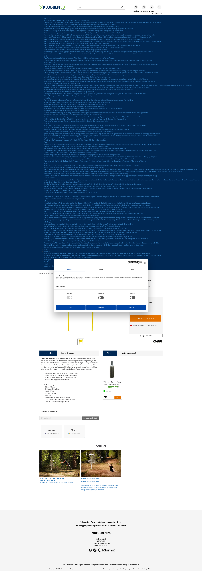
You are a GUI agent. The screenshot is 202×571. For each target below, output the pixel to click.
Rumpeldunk (86, 100)
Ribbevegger (167, 85)
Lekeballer (109, 64)
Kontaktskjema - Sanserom (59, 190)
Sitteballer (81, 146)
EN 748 (80, 255)
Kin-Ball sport (53, 83)
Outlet (46, 262)
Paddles (101, 213)
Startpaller (86, 22)
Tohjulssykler (112, 119)
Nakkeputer (69, 146)
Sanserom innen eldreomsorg (103, 188)
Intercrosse (105, 71)
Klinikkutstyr (113, 144)
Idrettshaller (48, 173)
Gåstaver (56, 155)
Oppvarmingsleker (53, 205)
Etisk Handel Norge (114, 253)
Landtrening (100, 45)
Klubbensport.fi (119, 565)
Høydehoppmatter (93, 87)
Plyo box (73, 127)
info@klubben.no (104, 543)
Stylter (98, 104)
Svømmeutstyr (49, 47)
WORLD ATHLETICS (82, 258)
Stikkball (145, 64)
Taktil (106, 159)
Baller (45, 64)
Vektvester (117, 129)
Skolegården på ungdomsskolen (81, 186)
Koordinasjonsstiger (88, 94)
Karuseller (99, 113)
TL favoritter (154, 197)
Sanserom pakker (120, 157)
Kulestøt (86, 75)
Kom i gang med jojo (85, 220)
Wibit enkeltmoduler (65, 54)
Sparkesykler (103, 119)
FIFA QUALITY (103, 255)
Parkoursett (53, 136)
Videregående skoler (114, 243)
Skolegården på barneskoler (61, 186)
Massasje (47, 148)
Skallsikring (123, 165)
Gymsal (62, 226)
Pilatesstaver (148, 136)
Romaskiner (138, 134)
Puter (145, 144)
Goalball (117, 207)
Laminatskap (77, 167)
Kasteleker (88, 102)
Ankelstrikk (72, 211)
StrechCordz (120, 45)
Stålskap (70, 167)
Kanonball (90, 64)
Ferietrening (77, 236)
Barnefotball (52, 218)
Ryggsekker (71, 77)
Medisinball (57, 239)
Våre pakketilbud (126, 243)
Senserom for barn (86, 188)
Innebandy (105, 81)
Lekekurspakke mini (92, 197)
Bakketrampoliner (60, 182)
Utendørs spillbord (83, 184)
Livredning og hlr (135, 37)
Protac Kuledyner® (106, 150)
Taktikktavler (148, 73)
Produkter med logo (55, 39)
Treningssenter (62, 192)
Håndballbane (64, 176)
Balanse (60, 108)
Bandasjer (54, 79)
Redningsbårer (81, 31)
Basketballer (51, 64)
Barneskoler (62, 243)
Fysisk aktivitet (86, 236)
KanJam (123, 203)
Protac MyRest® (128, 150)
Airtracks (57, 58)
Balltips (68, 207)
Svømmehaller (102, 243)
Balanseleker (55, 104)
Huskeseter (101, 180)
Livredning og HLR (49, 31)
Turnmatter (50, 58)
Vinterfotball (110, 218)
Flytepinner (96, 50)
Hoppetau (114, 85)
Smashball (132, 64)
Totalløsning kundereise (64, 165)
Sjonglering (47, 117)
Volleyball (188, 85)
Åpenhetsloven (126, 253)
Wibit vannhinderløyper (153, 22)
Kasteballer (97, 64)
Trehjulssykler (121, 119)
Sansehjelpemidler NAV (61, 234)
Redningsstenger (108, 31)
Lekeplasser (48, 178)
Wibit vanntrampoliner (125, 54)
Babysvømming (61, 43)
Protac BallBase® (69, 150)
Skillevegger (86, 167)
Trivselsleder (48, 197)
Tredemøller (156, 134)
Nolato (94, 228)
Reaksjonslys (94, 125)
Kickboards (87, 45)
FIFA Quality (82, 218)
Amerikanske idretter (63, 71)
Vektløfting (86, 127)
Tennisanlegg (123, 176)
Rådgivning (113, 169)
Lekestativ (118, 113)
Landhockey (119, 79)
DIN (62, 255)
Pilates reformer (104, 136)
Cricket (84, 71)
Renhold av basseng (68, 39)
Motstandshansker (79, 52)
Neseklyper (83, 47)
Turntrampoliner (141, 60)
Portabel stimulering (99, 157)
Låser (59, 129)
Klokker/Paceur (96, 169)
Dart (87, 71)
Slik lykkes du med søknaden (84, 232)
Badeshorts (99, 24)
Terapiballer (48, 161)
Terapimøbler (84, 161)
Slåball (72, 205)
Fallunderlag (67, 113)
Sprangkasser (79, 60)
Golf (72, 119)
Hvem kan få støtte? (100, 232)
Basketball (47, 68)
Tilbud (46, 264)
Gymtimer (68, 226)
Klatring (123, 71)
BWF (59, 255)
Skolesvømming (86, 43)
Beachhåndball (54, 81)
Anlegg (46, 20)
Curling (65, 119)
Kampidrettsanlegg (75, 176)
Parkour (106, 58)
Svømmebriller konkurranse (113, 35)
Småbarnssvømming (51, 33)
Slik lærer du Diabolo (126, 220)
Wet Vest (124, 228)
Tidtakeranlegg (109, 22)
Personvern (82, 247)
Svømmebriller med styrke (131, 35)
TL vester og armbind (77, 199)
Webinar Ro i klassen (139, 218)
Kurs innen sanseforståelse (77, 190)
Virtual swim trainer (155, 41)
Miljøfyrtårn (104, 253)
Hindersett (107, 85)
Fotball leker (60, 218)
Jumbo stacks (116, 203)
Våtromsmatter (138, 39)
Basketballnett (75, 68)
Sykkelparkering (102, 184)
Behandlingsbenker (64, 79)
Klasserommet (85, 226)
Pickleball (130, 89)
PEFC (147, 255)
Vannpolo (129, 39)
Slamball (79, 127)
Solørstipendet (70, 230)
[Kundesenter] (143, 7)
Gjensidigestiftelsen (109, 230)
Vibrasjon (118, 159)
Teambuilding (128, 100)
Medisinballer (72, 125)
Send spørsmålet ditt (90, 418)
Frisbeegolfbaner (107, 171)
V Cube (140, 117)
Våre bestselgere (49, 243)
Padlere (93, 45)
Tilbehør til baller (60, 66)
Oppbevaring (65, 22)
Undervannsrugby (105, 39)
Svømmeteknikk (129, 45)
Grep (98, 138)
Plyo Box (80, 125)
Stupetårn (100, 22)
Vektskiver (102, 129)
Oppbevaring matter (76, 89)
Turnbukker (125, 60)
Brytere (76, 157)
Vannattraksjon (164, 169)
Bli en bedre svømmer (115, 211)
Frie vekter (47, 129)
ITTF (136, 255)
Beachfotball (62, 73)
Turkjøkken (93, 77)
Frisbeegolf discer (49, 266)
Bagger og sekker (60, 45)
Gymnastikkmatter (80, 87)
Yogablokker (66, 140)
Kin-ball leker (130, 203)
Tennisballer (51, 66)
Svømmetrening (49, 45)
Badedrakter (48, 26)
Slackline (93, 104)
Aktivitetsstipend (60, 230)
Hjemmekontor (102, 236)
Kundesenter (110, 522)
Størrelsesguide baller (98, 209)
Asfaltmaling (55, 102)
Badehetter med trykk (62, 41)
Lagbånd (98, 94)
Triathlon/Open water (109, 47)
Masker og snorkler (73, 47)
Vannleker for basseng (118, 39)
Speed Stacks (106, 100)
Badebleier (55, 24)
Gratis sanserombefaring (72, 188)
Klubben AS (47, 245)
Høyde (73, 75)
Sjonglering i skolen (113, 220)
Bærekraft (47, 251)
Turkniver (100, 77)
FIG (122, 255)
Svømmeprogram (76, 215)
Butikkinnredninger (92, 37)
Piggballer (76, 161)
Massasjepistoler (89, 148)
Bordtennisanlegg (102, 173)
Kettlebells (52, 127)
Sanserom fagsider (50, 159)
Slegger (105, 75)
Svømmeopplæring (50, 43)
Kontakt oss (51, 247)
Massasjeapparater (56, 148)
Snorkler (113, 45)
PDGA (143, 255)
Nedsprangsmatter (97, 58)
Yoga (55, 131)
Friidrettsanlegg (97, 171)
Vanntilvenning (94, 215)
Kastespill (78, 110)
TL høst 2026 (82, 197)
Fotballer (65, 64)
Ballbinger (63, 171)
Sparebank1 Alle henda (67, 232)
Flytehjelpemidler (49, 29)
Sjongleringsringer (106, 117)
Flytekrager (73, 29)
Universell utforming (121, 22)
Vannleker (126, 33)
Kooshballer (69, 161)
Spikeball (114, 100)
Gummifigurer (75, 113)
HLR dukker (89, 31)
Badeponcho (92, 33)
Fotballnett (92, 73)
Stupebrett (93, 22)
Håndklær (81, 45)
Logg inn (151, 7)
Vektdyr (105, 146)
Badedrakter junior (78, 26)
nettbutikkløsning (124, 569)
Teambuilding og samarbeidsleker (55, 100)
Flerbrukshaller (113, 173)
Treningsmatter (130, 125)
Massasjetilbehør (110, 148)
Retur (65, 247)
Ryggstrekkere (121, 148)
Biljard (72, 71)
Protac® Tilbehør (91, 152)
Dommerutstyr (71, 73)
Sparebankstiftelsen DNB (134, 230)
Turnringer (132, 60)
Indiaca (85, 81)
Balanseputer (70, 144)
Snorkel (117, 213)
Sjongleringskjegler (94, 117)
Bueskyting (78, 71)
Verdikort (75, 247)
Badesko (117, 26)
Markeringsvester (118, 94)
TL (44, 194)
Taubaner (155, 180)
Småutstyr (88, 39)
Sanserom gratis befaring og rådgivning (144, 157)
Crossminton (70, 92)
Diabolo (53, 117)
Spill (45, 119)
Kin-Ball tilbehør (62, 83)
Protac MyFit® (118, 150)
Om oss (119, 522)
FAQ (56, 247)
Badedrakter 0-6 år (65, 26)
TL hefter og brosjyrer (70, 197)
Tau (181, 85)
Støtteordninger (49, 230)
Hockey (102, 79)
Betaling (69, 247)
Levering (60, 247)
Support (129, 165)
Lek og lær (47, 98)
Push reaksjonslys (86, 239)
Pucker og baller (137, 79)
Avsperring (56, 171)
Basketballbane (91, 173)
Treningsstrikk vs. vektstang (58, 241)
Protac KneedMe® (94, 150)
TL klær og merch (49, 199)
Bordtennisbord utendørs (68, 184)
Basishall (83, 173)
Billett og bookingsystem (80, 165)
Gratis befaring (55, 157)
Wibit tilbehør (113, 54)
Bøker (62, 102)
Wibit (105, 50)
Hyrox (52, 239)
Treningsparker (105, 138)
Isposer (107, 73)
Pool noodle (56, 52)
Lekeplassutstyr (49, 113)
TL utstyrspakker (57, 197)
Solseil (76, 182)
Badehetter (57, 47)
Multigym (51, 138)
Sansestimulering (77, 159)
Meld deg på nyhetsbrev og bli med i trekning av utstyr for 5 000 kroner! (101, 526)
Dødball (87, 203)
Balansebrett (53, 144)
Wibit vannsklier (138, 54)
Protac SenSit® (69, 152)
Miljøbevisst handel (50, 253)
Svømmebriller (48, 35)
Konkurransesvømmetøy (69, 213)
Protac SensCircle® (57, 152)
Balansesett (64, 104)
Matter (137, 85)
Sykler (75, 119)
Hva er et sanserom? (76, 234)
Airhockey (55, 203)
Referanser (73, 22)
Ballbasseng (56, 115)
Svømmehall (48, 37)
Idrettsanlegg (100, 73)
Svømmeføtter (92, 47)
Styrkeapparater (68, 138)
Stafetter (120, 100)
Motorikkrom (48, 115)
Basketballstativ (85, 68)
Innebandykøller (125, 81)
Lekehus (112, 113)
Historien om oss (74, 245)
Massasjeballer (68, 148)
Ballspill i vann (74, 50)
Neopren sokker (87, 228)
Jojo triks (70, 220)
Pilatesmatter (123, 136)
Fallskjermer (70, 100)
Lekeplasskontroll (168, 180)
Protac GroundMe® (81, 150)
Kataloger (118, 218)
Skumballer (88, 106)
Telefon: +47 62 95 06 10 (101, 545)
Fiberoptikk (89, 157)
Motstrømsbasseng (54, 22)
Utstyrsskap (87, 89)
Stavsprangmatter (130, 87)
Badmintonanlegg (74, 173)
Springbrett (88, 60)
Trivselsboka (146, 197)
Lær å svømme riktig (92, 213)
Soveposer (78, 77)
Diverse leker (51, 110)
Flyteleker (89, 50)
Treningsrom (138, 184)
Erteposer (66, 85)
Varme (98, 79)
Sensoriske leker (131, 159)
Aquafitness (80, 211)
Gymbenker (87, 85)
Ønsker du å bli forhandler (89, 192)
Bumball (69, 203)
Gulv (104, 140)
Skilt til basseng (80, 39)
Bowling (54, 119)
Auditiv (85, 159)
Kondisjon (64, 131)
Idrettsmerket (76, 226)
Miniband (64, 239)
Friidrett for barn (61, 75)
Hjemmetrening (49, 134)
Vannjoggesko (90, 52)
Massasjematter (78, 148)
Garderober (78, 20)
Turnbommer (116, 60)
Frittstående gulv (79, 58)
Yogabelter (74, 140)
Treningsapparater (80, 138)
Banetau (62, 20)
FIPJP (124, 255)
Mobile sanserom (136, 188)
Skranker (54, 60)
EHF (64, 255)
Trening (46, 123)
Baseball (70, 108)
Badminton (55, 92)
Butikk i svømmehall (68, 224)
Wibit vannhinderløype (82, 224)
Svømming (47, 18)
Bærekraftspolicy (136, 253)
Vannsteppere (108, 52)
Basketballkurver (64, 68)
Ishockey (112, 79)
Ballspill (63, 207)
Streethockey (127, 79)
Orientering (129, 71)
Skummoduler (62, 60)
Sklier (130, 113)
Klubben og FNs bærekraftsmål (66, 253)
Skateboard (95, 119)
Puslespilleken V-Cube (99, 220)
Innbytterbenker (118, 171)
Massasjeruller (100, 148)
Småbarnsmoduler (86, 115)
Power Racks (58, 138)
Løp (95, 75)
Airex (50, 236)
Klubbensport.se (102, 565)
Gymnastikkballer (74, 64)
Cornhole (75, 203)
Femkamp (151, 243)
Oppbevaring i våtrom (114, 89)
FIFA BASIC (95, 255)
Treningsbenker (91, 138)
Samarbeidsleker (96, 100)
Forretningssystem (109, 569)
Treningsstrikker (137, 52)
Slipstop (112, 213)
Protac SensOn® (80, 152)
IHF (132, 255)
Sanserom (47, 157)
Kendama (76, 220)
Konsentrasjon (48, 146)
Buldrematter (58, 87)
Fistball (91, 71)
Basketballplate (95, 68)
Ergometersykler (118, 134)
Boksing (80, 207)
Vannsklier (142, 22)
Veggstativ (104, 68)
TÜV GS (61, 258)
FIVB (127, 255)
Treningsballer (120, 125)
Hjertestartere (60, 31)
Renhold (80, 22)
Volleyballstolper (72, 96)
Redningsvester (82, 29)
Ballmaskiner (80, 171)
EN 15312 (69, 255)
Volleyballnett (62, 96)
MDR (139, 255)
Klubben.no (51, 273)
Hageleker (47, 108)
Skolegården (48, 186)
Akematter (60, 121)
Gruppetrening (48, 131)
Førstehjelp (47, 79)
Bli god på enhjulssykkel (59, 220)
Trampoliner (111, 108)
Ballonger (53, 106)
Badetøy (105, 211)
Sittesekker (110, 161)
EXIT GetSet (69, 236)
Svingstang (95, 60)
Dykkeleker (82, 50)
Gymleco (94, 236)
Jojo (62, 117)
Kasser (54, 89)
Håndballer (83, 64)
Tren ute (124, 239)
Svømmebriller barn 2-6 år (62, 35)
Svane (54, 258)
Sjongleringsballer (70, 117)
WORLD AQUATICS (70, 258)
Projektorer (110, 157)
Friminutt (57, 226)
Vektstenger (99, 127)
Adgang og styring (50, 165)
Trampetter (108, 60)
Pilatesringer (132, 136)
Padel (77, 92)
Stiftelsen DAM (121, 230)
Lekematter (76, 115)
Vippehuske (144, 113)
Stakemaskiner (129, 134)
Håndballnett (79, 81)
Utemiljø (46, 184)
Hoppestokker (80, 104)
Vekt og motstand (126, 52)
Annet (121, 31)
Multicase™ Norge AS (143, 569)
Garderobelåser (114, 165)
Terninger (100, 102)
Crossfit (46, 127)
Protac (104, 228)
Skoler (92, 224)
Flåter (101, 50)
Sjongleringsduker (82, 117)
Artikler (46, 201)
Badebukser (48, 24)
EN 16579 (75, 255)
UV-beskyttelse (117, 33)
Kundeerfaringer (85, 245)
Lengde (91, 75)
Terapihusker (118, 161)
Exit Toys (157, 243)
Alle (56, 243)
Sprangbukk (71, 60)
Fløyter (68, 94)
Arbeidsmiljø (146, 253)
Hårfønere (93, 167)
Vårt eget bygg (121, 245)
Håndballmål (70, 81)
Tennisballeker (132, 205)
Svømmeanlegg (49, 169)
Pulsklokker (86, 125)
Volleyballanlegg (171, 171)
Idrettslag (97, 224)
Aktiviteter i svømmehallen (60, 211)
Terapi (46, 142)
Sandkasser (70, 182)
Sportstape (140, 73)
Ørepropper (120, 47)
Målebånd (99, 75)
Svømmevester (102, 29)
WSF (90, 258)
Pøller (148, 144)
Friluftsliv (47, 77)
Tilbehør (110, 29)
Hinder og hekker (76, 94)
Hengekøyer (54, 77)
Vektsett (92, 127)
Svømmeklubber (49, 41)
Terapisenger (102, 161)
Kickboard (49, 213)
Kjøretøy (89, 119)
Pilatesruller (140, 136)
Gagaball (109, 203)
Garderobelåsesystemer (59, 167)
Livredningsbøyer (70, 31)
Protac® (75, 146)
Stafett (113, 75)
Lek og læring (48, 203)
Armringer (58, 29)
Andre (106, 121)
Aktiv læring (47, 102)
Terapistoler (127, 161)
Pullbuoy (107, 45)
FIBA (90, 255)
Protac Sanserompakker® (142, 150)
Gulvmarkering (78, 85)
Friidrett (46, 75)
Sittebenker (100, 167)
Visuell (123, 159)
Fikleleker (56, 146)
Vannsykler (116, 52)
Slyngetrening (103, 125)
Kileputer (88, 58)
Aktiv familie (136, 243)
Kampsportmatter (105, 87)
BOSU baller (56, 236)
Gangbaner (133, 144)
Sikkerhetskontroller (50, 192)
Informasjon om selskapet (60, 245)
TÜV (57, 258)
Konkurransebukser (109, 24)
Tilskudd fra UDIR (112, 232)
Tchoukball (141, 71)
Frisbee (58, 110)
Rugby (135, 71)
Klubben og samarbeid (98, 245)
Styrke (70, 131)
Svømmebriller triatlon (147, 35)
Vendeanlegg (189, 169)
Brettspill (60, 119)
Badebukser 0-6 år (65, 24)
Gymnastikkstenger (97, 85)
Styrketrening (90, 218)
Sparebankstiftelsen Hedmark (128, 232)
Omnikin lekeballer (74, 83)
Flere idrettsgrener (50, 71)
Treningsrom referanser (118, 138)
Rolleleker (122, 180)
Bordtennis (117, 68)
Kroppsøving (48, 85)
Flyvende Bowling (95, 203)
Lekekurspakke (104, 197)
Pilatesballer (114, 136)
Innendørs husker (66, 115)
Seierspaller (136, 171)
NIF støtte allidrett (97, 230)
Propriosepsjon (99, 159)
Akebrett (54, 121)
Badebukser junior (77, 24)
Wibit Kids (87, 54)
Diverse (145, 52)
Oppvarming (94, 226)
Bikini (98, 26)
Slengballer (125, 64)
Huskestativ (92, 113)
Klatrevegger (75, 136)
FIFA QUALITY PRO (114, 255)
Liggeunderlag (62, 77)
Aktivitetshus (56, 173)
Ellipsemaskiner (107, 134)
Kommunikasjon (155, 144)
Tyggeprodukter (97, 146)
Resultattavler (102, 176)
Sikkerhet (125, 113)
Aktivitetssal (64, 173)
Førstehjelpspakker (77, 79)
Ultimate (140, 205)
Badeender (54, 50)
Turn (45, 58)
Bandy (107, 79)
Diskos (69, 75)
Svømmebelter (92, 29)
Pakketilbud (151, 85)
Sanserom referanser (63, 159)
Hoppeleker (71, 110)
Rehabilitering (48, 155)
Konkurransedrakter (107, 26)
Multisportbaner (123, 73)
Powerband (76, 239)
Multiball (143, 203)
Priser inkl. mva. (157, 13)
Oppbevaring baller (63, 89)
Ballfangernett (53, 73)
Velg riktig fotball (100, 218)
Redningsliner (97, 31)
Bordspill (49, 119)
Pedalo (85, 144)
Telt (83, 77)
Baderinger (65, 29)
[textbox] (60, 418)
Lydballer (54, 161)
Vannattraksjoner (133, 22)
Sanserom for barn (89, 234)
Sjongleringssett (117, 117)
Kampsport (112, 71)
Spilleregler (117, 226)
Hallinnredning (55, 176)
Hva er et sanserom (57, 188)
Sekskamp (144, 243)
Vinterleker (47, 121)
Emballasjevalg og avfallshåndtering (89, 253)
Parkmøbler (189, 180)
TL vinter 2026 (114, 197)
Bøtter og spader (69, 121)
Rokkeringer (176, 85)
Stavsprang (120, 75)
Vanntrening (48, 52)
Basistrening (59, 125)
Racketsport (159, 85)
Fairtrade (86, 255)
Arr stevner (52, 75)
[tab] (48, 353)
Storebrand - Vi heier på (150, 230)
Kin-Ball (103, 64)
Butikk (82, 169)
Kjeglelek (138, 203)
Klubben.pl (135, 565)
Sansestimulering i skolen (116, 234)
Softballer (139, 64)
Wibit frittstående (78, 54)
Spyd (109, 75)
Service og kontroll (113, 176)
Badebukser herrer (89, 24)
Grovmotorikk (104, 144)
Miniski (83, 121)
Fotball (46, 73)
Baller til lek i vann (63, 50)
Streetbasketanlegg (159, 171)
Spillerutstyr (133, 73)
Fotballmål (85, 73)
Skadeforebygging (85, 209)
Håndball (46, 81)
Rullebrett (91, 144)
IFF (130, 255)
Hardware (135, 165)
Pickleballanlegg (92, 176)
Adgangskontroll (53, 20)
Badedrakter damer (90, 26)
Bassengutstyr (70, 20)
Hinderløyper (84, 113)
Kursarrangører (97, 43)
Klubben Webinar (126, 218)
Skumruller (50, 140)
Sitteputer (88, 146)
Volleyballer (70, 66)
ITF (134, 255)
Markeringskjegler (106, 94)
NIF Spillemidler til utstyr (83, 230)
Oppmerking (128, 171)
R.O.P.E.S (95, 239)
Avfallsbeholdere (180, 180)
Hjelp (45, 247)
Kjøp (145, 318)
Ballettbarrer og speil (67, 58)
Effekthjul (82, 157)
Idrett (45, 56)
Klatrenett (106, 113)
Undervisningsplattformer (133, 41)
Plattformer (106, 43)
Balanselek (47, 104)
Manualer (59, 127)
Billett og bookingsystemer (77, 37)
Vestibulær (111, 159)
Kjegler (132, 85)
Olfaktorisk (90, 159)
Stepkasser (112, 125)
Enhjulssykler (72, 104)
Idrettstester (130, 207)
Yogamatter (58, 140)
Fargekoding (78, 100)
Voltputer (149, 60)
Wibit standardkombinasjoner (99, 54)
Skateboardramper (146, 171)
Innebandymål (135, 81)
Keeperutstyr (114, 73)
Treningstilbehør (49, 94)
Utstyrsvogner (95, 89)
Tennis (92, 92)
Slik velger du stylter (140, 220)
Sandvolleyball (82, 96)
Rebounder (128, 94)
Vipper (160, 180)
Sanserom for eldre (101, 234)
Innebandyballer (114, 81)
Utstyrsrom (142, 176)
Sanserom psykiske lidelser (122, 188)
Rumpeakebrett (98, 121)
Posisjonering (93, 161)
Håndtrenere (63, 155)
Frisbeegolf (97, 71)
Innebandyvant (145, 81)
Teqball (110, 184)
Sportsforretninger (91, 243)
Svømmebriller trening (97, 35)
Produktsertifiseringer (51, 255)
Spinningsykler (147, 134)
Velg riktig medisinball (85, 241)
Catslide (62, 236)
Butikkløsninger (104, 165)
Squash (87, 92)
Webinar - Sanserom (152, 218)
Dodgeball (59, 64)
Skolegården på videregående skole (104, 186)
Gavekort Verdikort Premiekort (96, 41)
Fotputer (62, 146)
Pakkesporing (85, 522)
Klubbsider (129, 29)
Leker (98, 108)
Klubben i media (111, 245)
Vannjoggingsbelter (119, 29)
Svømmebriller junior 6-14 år (80, 35)
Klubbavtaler (56, 213)
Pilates (59, 131)
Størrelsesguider (49, 228)
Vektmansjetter (88, 129)
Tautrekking (114, 205)
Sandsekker (71, 129)
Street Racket (106, 205)
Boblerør (71, 157)
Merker (46, 249)
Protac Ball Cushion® (56, 150)
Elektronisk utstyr (104, 37)
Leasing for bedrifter (93, 247)
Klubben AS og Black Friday (135, 245)
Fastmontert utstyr (116, 37)
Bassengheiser (65, 169)
